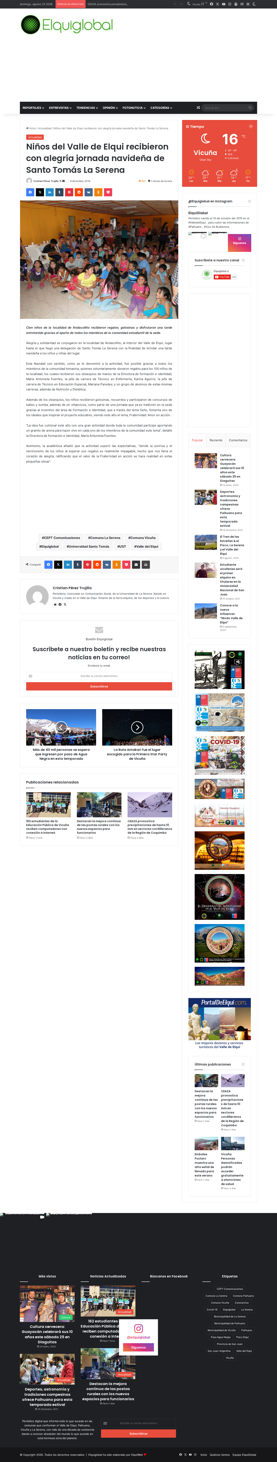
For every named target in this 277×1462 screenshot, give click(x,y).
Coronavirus (242, 1302)
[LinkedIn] (50, 192)
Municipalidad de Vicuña (222, 1330)
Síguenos (239, 243)
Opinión (109, 107)
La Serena (247, 1309)
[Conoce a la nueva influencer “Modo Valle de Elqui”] (206, 611)
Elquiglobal (50, 546)
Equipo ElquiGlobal (244, 1454)
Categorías (159, 107)
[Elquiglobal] (67, 25)
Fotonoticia (133, 107)
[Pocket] (108, 192)
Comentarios (238, 440)
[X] (40, 192)
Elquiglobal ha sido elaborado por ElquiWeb (115, 1454)
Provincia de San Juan (230, 1344)
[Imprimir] (146, 565)
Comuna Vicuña (143, 538)
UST (122, 546)
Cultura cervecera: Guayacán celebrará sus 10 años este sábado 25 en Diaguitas (232, 468)
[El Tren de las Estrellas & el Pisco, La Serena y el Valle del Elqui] (206, 542)
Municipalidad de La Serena (230, 1316)
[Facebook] (30, 192)
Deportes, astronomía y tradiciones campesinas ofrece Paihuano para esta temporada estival (47, 1397)
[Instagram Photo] (218, 241)
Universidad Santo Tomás (89, 546)
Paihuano (246, 1330)
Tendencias (85, 107)
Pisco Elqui (242, 1337)
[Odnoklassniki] (98, 192)
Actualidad (44, 128)
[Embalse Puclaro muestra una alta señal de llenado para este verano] (206, 1143)
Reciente (216, 440)
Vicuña (230, 1357)
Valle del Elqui (147, 546)
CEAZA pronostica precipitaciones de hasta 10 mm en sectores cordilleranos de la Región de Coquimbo (150, 827)
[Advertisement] (138, 71)
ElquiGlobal (198, 213)
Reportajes (32, 107)
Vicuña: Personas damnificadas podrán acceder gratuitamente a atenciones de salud (232, 1169)
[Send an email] (63, 181)
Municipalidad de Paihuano (229, 1323)
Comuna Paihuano (243, 1295)
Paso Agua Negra (221, 1337)
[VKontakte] (89, 192)
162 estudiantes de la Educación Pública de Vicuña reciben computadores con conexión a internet (47, 827)
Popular (197, 440)
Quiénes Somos (220, 1454)
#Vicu (207, 226)
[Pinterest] (69, 192)
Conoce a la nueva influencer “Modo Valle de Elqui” (231, 613)
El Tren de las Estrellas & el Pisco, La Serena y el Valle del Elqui (232, 545)
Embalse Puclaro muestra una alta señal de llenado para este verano (204, 1165)
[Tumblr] (59, 192)
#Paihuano (195, 226)
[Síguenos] (138, 1330)
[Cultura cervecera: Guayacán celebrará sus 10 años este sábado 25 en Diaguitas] (206, 460)
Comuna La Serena (105, 538)
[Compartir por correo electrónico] (136, 565)
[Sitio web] (55, 604)
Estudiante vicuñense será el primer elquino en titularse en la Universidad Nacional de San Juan (232, 579)
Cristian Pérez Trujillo (46, 181)
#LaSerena (222, 226)
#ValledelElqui (197, 222)
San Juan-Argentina (219, 1350)
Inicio (32, 128)
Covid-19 (212, 1309)
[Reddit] (79, 192)
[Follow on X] (60, 181)
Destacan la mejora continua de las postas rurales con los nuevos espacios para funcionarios (99, 827)
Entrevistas (59, 107)
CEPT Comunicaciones (62, 538)
